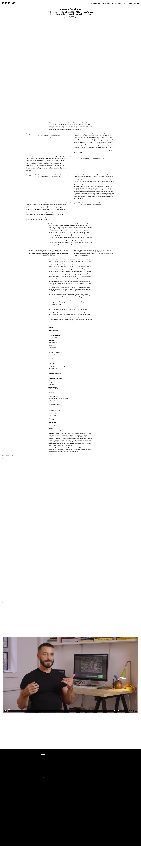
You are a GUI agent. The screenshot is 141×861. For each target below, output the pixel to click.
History (129, 3)
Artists (89, 3)
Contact (136, 3)
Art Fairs (113, 3)
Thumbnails (138, 455)
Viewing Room (105, 3)
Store (119, 3)
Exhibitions (96, 3)
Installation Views (136, 455)
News (124, 3)
